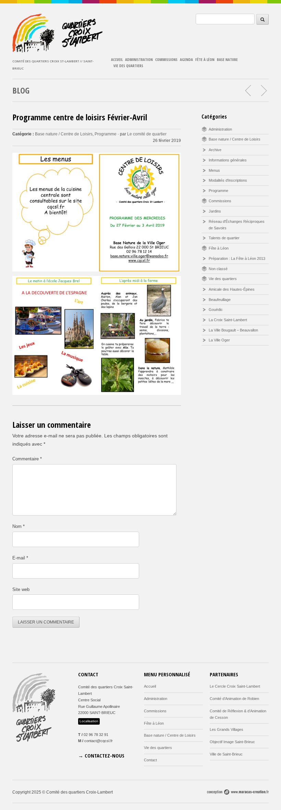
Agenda (186, 59)
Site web (20, 589)
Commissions (166, 59)
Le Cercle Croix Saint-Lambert (235, 686)
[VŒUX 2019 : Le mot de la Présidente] (263, 90)
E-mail (20, 557)
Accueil (117, 59)
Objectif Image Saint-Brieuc (232, 742)
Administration (139, 59)
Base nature (227, 59)
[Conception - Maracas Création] (238, 793)
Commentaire (27, 458)
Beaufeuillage (220, 300)
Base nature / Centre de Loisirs (64, 134)
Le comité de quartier (147, 134)
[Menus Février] (248, 90)
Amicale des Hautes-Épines (232, 289)
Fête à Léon (205, 59)
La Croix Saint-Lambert (228, 320)
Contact (150, 760)
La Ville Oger (219, 340)
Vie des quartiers (128, 65)
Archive (215, 150)
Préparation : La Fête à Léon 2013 (237, 258)
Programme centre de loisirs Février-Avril (79, 117)
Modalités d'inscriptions (228, 180)
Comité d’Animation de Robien (234, 699)
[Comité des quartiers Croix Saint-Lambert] (58, 50)
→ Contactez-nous (101, 755)
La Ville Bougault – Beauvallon (233, 330)
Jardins (215, 211)
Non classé (218, 269)
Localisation (89, 721)
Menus (214, 170)
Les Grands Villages (226, 729)
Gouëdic (216, 309)
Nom (18, 526)
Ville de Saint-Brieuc (226, 754)
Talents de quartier (224, 238)
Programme (106, 134)
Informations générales (228, 160)
